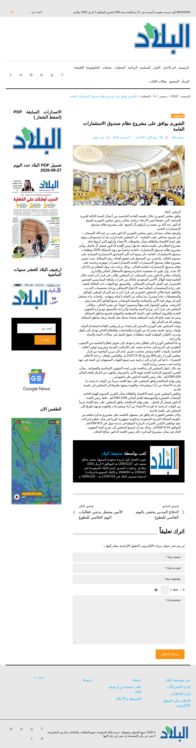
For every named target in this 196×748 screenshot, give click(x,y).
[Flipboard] (62, 75)
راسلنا (137, 680)
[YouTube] (52, 75)
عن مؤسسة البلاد (178, 680)
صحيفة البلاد (178, 137)
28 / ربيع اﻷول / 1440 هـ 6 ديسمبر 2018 (138, 137)
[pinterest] (41, 75)
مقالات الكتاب (158, 81)
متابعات (107, 67)
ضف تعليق (98, 137)
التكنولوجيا (93, 67)
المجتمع (174, 81)
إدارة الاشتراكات (178, 687)
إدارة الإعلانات (180, 694)
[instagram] (31, 75)
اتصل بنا (38, 677)
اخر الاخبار (169, 67)
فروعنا (87, 680)
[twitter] (21, 75)
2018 (174, 96)
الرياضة (132, 67)
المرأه (185, 81)
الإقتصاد (79, 67)
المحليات (119, 67)
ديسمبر (163, 96)
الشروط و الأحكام (128, 699)
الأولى (156, 67)
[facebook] (10, 75)
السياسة (145, 67)
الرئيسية (183, 67)
